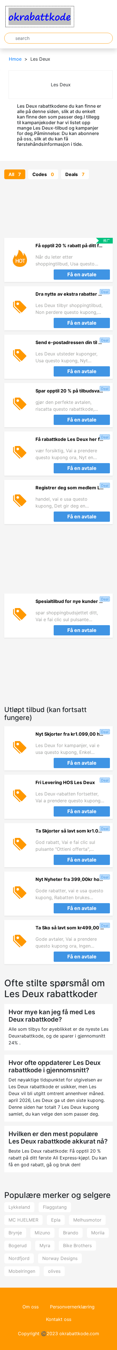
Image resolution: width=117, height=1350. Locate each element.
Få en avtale (82, 274)
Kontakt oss (58, 1319)
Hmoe (15, 59)
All (15, 174)
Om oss (30, 1307)
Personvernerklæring (72, 1307)
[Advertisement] (58, 209)
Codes (43, 174)
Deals (75, 174)
